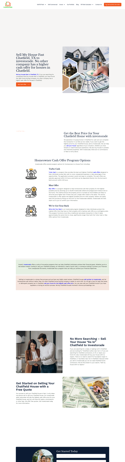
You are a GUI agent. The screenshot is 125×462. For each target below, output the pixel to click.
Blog (77, 4)
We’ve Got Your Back (55, 209)
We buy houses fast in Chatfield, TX (27, 74)
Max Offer (52, 188)
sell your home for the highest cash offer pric (58, 283)
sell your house (71, 145)
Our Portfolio (70, 4)
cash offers (96, 172)
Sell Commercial (52, 4)
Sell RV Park (40, 4)
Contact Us (98, 4)
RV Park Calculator (86, 4)
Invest (61, 4)
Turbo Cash (52, 172)
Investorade (27, 264)
